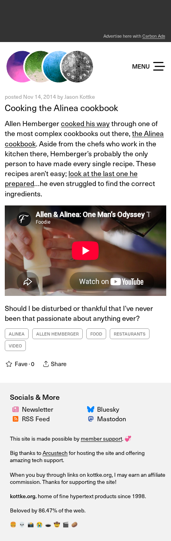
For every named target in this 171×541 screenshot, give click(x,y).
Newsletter (37, 409)
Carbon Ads (153, 36)
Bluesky (108, 409)
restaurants (130, 333)
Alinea (17, 333)
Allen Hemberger (57, 333)
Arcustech (55, 453)
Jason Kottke (79, 96)
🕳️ (48, 524)
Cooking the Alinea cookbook (61, 107)
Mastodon (111, 418)
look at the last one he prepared (71, 178)
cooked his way (85, 123)
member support (101, 438)
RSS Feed (36, 418)
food (96, 333)
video (15, 345)
